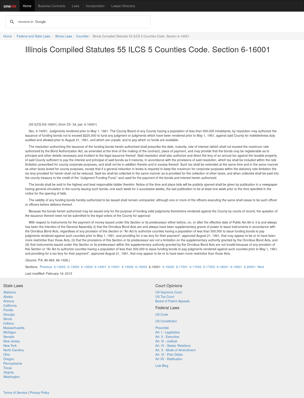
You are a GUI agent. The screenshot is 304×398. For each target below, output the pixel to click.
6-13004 (87, 266)
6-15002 (128, 266)
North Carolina (13, 350)
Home (27, 6)
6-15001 (114, 266)
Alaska (8, 296)
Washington (11, 376)
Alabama (9, 292)
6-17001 (182, 266)
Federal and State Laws (33, 36)
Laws (75, 6)
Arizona (8, 301)
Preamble (162, 327)
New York (10, 345)
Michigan (9, 332)
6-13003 (73, 266)
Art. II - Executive (167, 336)
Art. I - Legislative (167, 332)
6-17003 (209, 266)
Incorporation (95, 6)
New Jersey (11, 341)
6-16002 (168, 266)
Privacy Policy (39, 392)
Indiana (8, 323)
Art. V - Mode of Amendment (175, 350)
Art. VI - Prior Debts (169, 354)
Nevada (8, 336)
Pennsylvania (12, 363)
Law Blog (161, 365)
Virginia (8, 372)
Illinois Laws (63, 36)
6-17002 (195, 266)
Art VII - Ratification (168, 359)
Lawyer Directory (123, 6)
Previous (46, 266)
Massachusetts (13, 327)
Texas (7, 368)
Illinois (7, 319)
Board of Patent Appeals (172, 301)
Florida (8, 310)
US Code (161, 314)
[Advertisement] (152, 88)
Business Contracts (51, 6)
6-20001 (250, 266)
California (10, 305)
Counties (82, 36)
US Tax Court (164, 296)
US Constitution (166, 321)
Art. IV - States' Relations (173, 345)
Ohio (6, 354)
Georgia (9, 314)
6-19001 (236, 266)
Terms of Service (15, 392)
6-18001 (223, 266)
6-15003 (141, 266)
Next (260, 266)
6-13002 (60, 266)
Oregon (8, 359)
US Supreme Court (168, 292)
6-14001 (100, 266)
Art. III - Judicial (166, 341)
